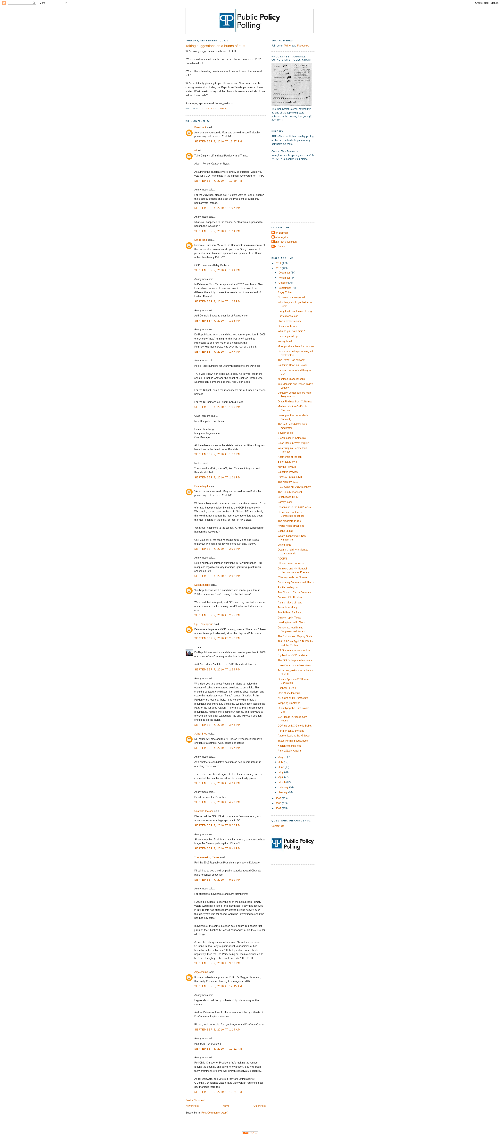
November (285, 277)
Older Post (260, 1105)
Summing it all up (287, 336)
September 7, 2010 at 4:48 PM (217, 802)
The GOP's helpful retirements (295, 660)
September (285, 287)
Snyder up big (285, 432)
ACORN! (283, 558)
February (284, 787)
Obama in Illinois (287, 326)
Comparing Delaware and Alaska (296, 582)
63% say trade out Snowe (292, 577)
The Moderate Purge (289, 520)
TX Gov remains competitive (294, 650)
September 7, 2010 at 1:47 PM (217, 351)
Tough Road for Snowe (290, 612)
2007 (279, 808)
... (195, 647)
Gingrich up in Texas (289, 617)
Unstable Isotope (203, 811)
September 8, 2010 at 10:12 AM (218, 1048)
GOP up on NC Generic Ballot (295, 725)
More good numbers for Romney (296, 346)
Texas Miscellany (287, 607)
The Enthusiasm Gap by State (295, 636)
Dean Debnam (280, 232)
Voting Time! (285, 341)
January (283, 792)
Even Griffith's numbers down (294, 665)
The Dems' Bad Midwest (291, 359)
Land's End (200, 239)
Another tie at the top (290, 456)
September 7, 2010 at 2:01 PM (217, 477)
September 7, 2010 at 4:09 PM (217, 783)
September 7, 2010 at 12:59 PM (218, 180)
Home (226, 1105)
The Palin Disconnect (290, 492)
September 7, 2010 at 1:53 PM (217, 454)
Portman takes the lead (291, 730)
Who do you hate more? (291, 331)
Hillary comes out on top (291, 563)
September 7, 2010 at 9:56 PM (217, 963)
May (281, 772)
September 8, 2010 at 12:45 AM (218, 986)
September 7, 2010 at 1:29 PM (217, 270)
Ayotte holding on (287, 587)
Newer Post (192, 1105)
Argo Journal (201, 972)
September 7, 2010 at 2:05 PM (217, 548)
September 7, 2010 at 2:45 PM (217, 615)
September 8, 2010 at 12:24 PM (218, 1091)
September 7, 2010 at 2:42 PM (217, 576)
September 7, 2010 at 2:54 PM (217, 669)
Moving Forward (287, 466)
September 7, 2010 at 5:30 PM (217, 825)
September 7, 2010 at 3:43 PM (217, 724)
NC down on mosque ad (291, 297)
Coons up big (285, 530)
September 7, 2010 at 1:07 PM (217, 207)
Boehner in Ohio (287, 687)
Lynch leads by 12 (288, 496)
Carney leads (285, 501)
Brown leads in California (292, 437)
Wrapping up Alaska (289, 703)
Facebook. (303, 45)
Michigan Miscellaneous (291, 378)
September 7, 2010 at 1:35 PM (217, 301)
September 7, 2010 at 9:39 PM (217, 879)
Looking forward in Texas (292, 622)
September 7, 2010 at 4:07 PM (217, 747)
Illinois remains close (290, 321)
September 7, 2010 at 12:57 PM (218, 141)
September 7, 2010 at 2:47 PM (217, 638)
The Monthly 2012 (288, 481)
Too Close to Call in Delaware (294, 592)
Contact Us (277, 825)
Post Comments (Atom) (214, 1112)
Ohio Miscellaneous (289, 693)
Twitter (287, 45)
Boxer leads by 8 (287, 461)
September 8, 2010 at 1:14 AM (217, 1029)
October (283, 282)
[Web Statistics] (250, 1133)
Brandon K (200, 127)
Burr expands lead (288, 316)
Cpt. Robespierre (203, 624)
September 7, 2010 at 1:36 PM (217, 320)
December (285, 272)
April (281, 777)
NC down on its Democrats (293, 697)
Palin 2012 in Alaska (289, 750)
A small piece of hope (290, 602)
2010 (279, 268)
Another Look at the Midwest (294, 735)
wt (195, 150)
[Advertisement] (295, 193)
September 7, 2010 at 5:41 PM (217, 848)
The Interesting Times (206, 857)
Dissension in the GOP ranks (294, 507)
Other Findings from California (295, 401)
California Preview (288, 471)
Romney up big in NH (290, 476)
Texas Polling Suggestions (293, 740)
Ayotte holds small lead (291, 525)
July (281, 762)
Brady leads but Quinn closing (295, 311)
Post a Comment (195, 1100)
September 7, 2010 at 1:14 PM (217, 231)
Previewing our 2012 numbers (294, 486)
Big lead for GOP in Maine (292, 655)
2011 (279, 263)
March (282, 782)
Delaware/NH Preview (290, 597)
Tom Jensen (279, 246)
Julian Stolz (201, 733)
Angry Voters (285, 292)
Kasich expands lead (289, 745)
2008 (279, 803)
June (282, 767)
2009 (279, 798)
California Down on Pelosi (292, 365)
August (282, 757)
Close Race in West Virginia (293, 442)
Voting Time (284, 544)
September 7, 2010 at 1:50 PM (217, 407)
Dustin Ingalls (202, 486)
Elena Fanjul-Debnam (284, 241)
